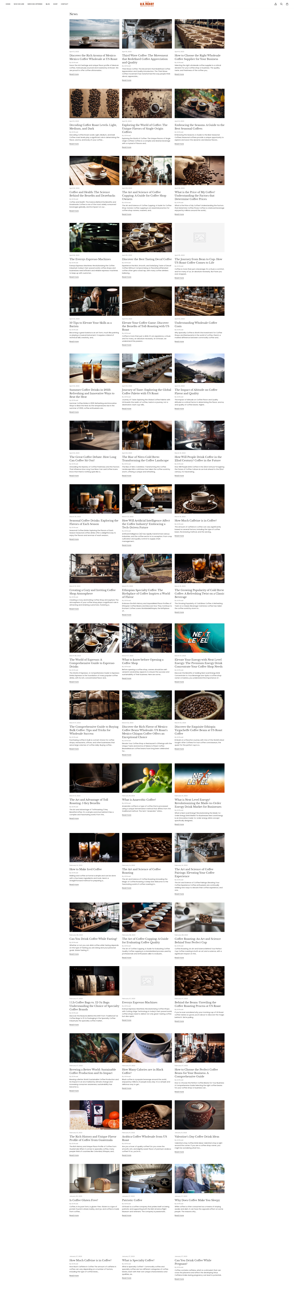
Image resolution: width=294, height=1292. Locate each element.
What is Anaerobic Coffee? (139, 799)
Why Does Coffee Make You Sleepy (197, 1200)
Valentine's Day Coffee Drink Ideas (197, 1136)
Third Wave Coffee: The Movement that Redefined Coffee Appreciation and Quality (145, 59)
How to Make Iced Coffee (85, 869)
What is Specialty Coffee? (138, 1260)
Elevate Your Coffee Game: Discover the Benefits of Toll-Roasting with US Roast (145, 326)
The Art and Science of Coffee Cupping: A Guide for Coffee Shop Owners (144, 196)
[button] (19, 4)
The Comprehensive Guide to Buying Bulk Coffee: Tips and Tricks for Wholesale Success (93, 730)
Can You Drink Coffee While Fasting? (93, 938)
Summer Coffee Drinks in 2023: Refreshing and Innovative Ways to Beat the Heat (91, 393)
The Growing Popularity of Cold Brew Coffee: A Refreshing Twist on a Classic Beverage (199, 594)
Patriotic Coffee (132, 1200)
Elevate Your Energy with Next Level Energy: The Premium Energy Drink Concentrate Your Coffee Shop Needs (199, 663)
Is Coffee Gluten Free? (83, 1200)
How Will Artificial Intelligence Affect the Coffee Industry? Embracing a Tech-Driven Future (146, 524)
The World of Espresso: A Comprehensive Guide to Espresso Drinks (91, 663)
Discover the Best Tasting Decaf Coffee (147, 259)
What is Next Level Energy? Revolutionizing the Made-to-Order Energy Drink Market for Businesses (198, 803)
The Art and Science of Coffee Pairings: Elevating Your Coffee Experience (195, 873)
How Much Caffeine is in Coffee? (196, 520)
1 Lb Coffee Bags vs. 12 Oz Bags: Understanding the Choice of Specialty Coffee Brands (94, 1006)
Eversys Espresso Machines (139, 1002)
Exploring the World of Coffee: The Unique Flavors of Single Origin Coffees (145, 129)
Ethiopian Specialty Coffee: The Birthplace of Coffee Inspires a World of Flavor (146, 594)
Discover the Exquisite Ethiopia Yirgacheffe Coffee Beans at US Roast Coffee (198, 730)
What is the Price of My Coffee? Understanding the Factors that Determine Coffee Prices (195, 196)
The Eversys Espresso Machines (90, 259)
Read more (74, 74)
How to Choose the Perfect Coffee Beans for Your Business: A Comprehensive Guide (196, 1073)
